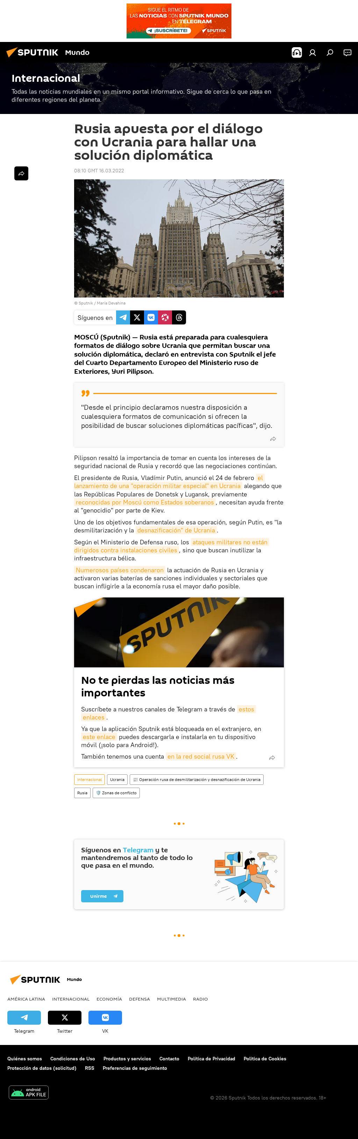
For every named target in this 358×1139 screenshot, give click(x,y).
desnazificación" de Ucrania (176, 530)
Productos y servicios (127, 1058)
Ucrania (117, 779)
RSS (89, 1068)
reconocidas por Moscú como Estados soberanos (145, 502)
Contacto (169, 1058)
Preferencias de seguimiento (135, 1068)
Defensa (139, 999)
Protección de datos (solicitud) (42, 1068)
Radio (200, 999)
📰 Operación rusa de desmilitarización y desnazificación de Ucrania (196, 779)
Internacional (89, 779)
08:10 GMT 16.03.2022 (99, 170)
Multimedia (171, 999)
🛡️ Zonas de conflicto (116, 792)
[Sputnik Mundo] (34, 58)
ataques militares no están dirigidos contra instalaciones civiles (171, 546)
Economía (109, 999)
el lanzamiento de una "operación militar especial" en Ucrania (169, 482)
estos (246, 709)
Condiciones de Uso (72, 1058)
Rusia (82, 792)
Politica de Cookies (265, 1058)
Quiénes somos (24, 1058)
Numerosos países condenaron (120, 570)
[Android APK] (28, 1093)
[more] (273, 439)
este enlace (99, 737)
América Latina (26, 999)
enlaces (94, 717)
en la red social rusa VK (200, 756)
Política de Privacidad (211, 1058)
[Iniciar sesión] (313, 52)
